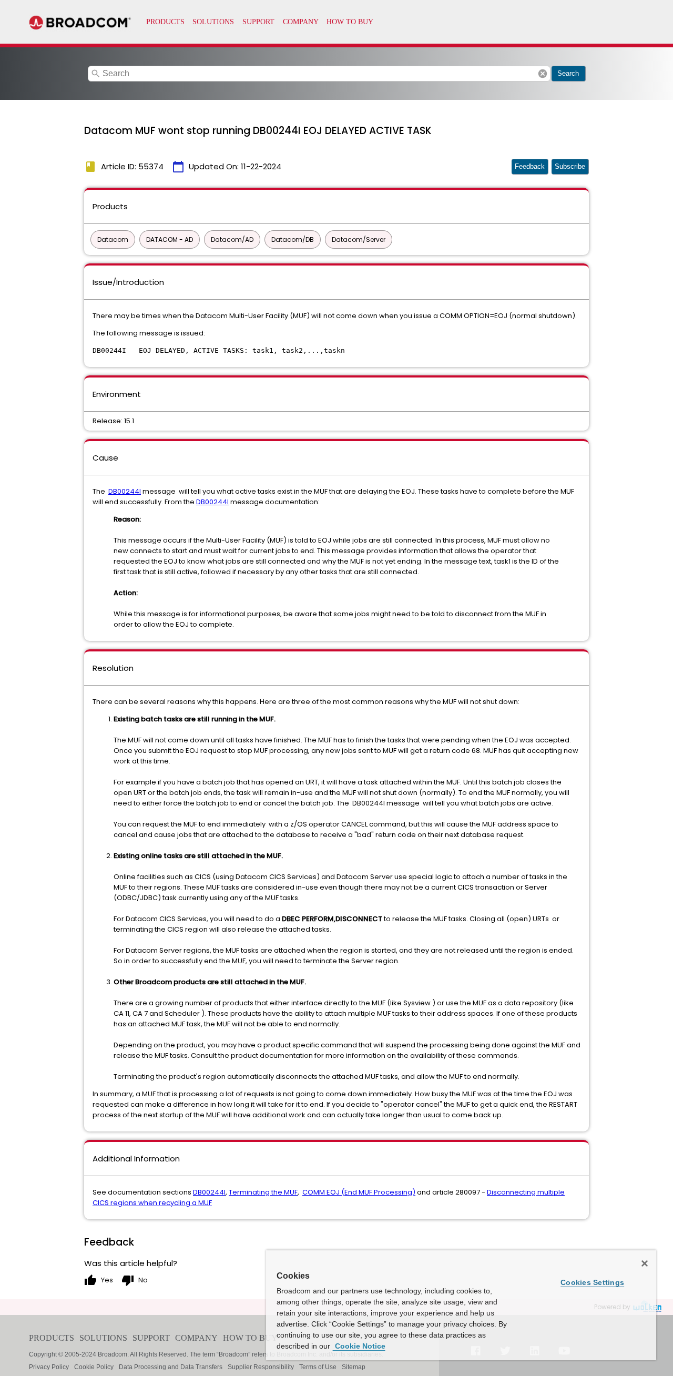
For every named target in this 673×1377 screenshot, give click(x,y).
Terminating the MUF (263, 1192)
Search (568, 73)
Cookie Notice (359, 1346)
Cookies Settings (592, 1282)
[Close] (644, 1263)
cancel (542, 73)
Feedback (530, 166)
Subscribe (570, 166)
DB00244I (124, 491)
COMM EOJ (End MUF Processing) (358, 1192)
